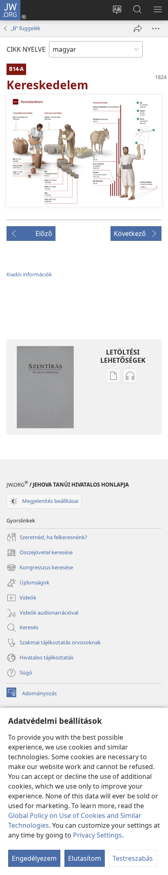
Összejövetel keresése (40, 553)
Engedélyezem (34, 858)
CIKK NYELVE (26, 49)
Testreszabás (133, 858)
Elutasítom (84, 858)
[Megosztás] (137, 28)
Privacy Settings (97, 835)
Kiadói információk (29, 274)
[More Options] (155, 28)
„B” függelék (25, 28)
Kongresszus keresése (40, 568)
